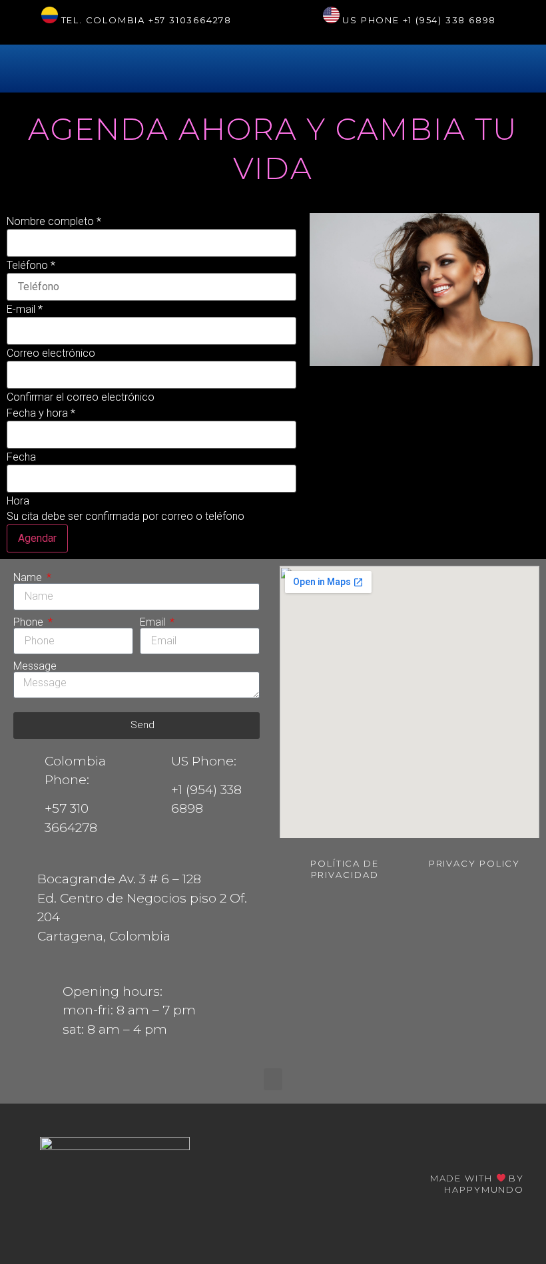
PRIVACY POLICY (475, 863)
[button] (273, 1079)
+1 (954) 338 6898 (450, 20)
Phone (29, 622)
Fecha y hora (41, 413)
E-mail (25, 309)
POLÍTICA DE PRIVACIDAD (344, 869)
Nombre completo (54, 221)
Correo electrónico (51, 353)
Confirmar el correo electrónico (80, 397)
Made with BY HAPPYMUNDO (477, 1184)
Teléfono (31, 265)
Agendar (37, 538)
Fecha (21, 457)
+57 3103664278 (190, 20)
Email (154, 622)
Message (35, 666)
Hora (18, 501)
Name (29, 577)
